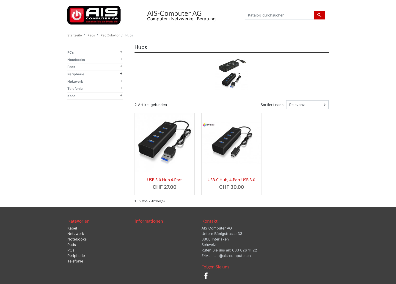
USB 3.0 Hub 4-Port (164, 179)
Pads (71, 67)
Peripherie (75, 74)
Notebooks (76, 60)
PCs (70, 52)
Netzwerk (75, 81)
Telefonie (75, 88)
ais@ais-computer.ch (232, 255)
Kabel (72, 96)
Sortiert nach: (272, 104)
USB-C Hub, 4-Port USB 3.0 (231, 179)
